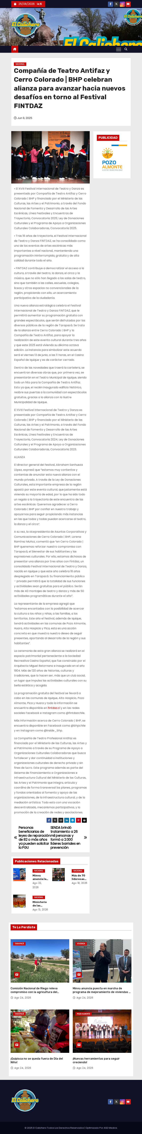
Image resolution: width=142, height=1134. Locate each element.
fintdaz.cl (54, 708)
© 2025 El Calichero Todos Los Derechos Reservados (55, 1127)
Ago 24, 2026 (22, 997)
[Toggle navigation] (118, 49)
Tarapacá (19, 943)
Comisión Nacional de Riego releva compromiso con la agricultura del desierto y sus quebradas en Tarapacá (37, 992)
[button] (127, 49)
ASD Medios (110, 1127)
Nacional (20, 64)
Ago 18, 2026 (79, 883)
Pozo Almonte (83, 1014)
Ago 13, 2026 (40, 909)
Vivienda (81, 943)
